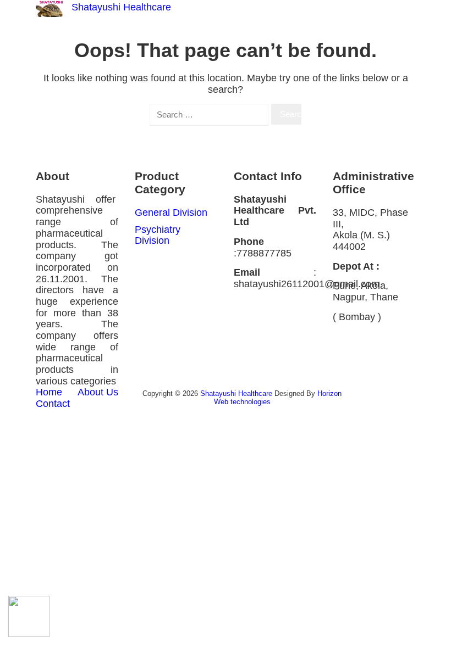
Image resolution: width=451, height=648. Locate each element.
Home (49, 392)
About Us (98, 392)
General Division (171, 212)
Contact (53, 403)
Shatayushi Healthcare (121, 7)
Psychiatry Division (157, 235)
